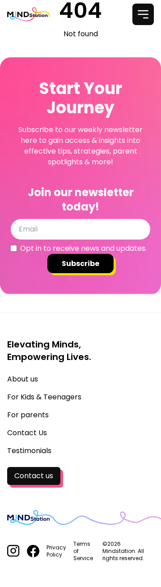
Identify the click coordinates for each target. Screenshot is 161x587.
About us (22, 379)
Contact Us (27, 433)
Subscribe (80, 263)
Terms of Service (83, 551)
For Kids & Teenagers (44, 397)
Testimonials (29, 451)
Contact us (33, 476)
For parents (28, 415)
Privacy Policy (56, 551)
